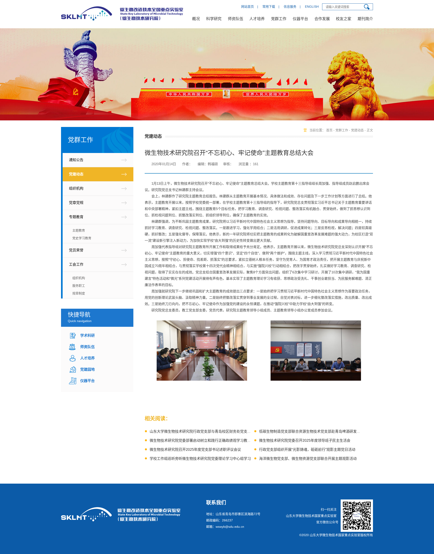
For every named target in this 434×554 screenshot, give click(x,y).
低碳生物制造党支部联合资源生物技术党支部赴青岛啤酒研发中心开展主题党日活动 (326, 431)
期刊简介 (365, 19)
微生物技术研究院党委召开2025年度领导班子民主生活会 (304, 440)
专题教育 (76, 217)
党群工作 (278, 19)
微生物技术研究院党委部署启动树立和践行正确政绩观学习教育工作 (204, 440)
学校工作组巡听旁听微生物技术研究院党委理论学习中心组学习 (200, 459)
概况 (196, 19)
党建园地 (87, 369)
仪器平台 (300, 19)
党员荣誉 (76, 250)
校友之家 (343, 19)
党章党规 (76, 203)
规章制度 (78, 293)
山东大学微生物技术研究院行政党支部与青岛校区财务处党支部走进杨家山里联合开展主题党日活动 (229, 431)
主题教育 (78, 230)
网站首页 (247, 6)
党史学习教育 (81, 238)
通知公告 (76, 160)
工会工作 (76, 264)
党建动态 (76, 174)
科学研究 (214, 19)
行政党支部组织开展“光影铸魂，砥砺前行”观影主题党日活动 (307, 449)
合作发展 (322, 19)
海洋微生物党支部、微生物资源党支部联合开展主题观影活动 (308, 459)
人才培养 (257, 19)
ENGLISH (312, 6)
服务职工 (78, 285)
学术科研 (87, 335)
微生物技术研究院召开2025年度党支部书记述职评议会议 (195, 449)
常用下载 (268, 6)
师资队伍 (235, 19)
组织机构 (76, 188)
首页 (329, 130)
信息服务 (290, 6)
